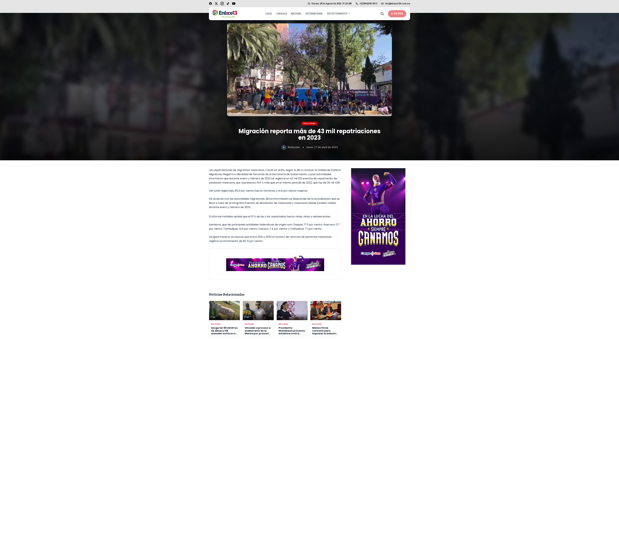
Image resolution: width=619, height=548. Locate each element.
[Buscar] (382, 13)
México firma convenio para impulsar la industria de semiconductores (325, 332)
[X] (216, 3)
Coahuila (281, 13)
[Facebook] (210, 3)
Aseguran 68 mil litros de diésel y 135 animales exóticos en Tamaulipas (224, 332)
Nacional (296, 13)
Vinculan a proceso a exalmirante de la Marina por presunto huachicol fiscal (257, 332)
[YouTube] (233, 3)
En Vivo (398, 13)
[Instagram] (222, 3)
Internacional (314, 13)
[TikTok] (228, 3)
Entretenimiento (337, 13)
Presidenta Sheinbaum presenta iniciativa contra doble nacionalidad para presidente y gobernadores (292, 335)
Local (268, 13)
